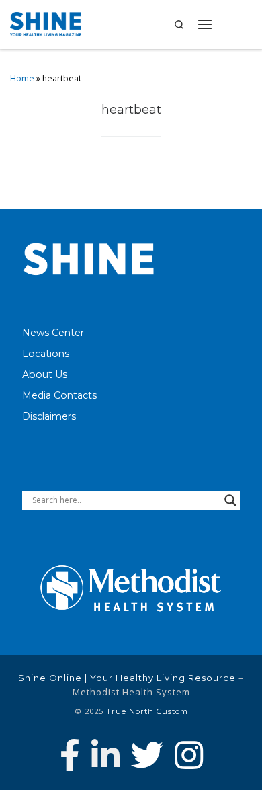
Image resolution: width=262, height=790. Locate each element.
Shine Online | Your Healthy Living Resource (127, 677)
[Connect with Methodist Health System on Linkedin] (105, 755)
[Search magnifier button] (230, 500)
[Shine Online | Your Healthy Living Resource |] (45, 22)
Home (22, 78)
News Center (53, 333)
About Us (44, 374)
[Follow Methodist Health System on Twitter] (147, 755)
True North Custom (147, 711)
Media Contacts (59, 395)
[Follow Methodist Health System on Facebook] (70, 755)
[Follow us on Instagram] (189, 755)
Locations (45, 354)
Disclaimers (49, 416)
